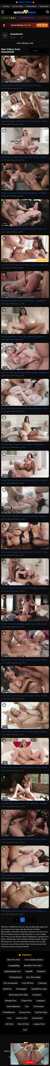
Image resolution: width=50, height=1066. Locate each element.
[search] (47, 12)
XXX (27, 1007)
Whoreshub (43, 6)
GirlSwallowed (15, 977)
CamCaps (42, 983)
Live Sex (6, 6)
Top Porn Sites (17, 6)
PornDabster (21, 989)
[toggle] (2, 12)
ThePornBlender (13, 1007)
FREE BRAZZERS (26, 18)
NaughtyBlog (14, 966)
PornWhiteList (9, 1012)
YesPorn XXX (21, 1018)
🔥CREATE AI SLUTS (24, 2)
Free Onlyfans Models (34, 960)
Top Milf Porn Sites (39, 989)
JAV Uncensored (10, 983)
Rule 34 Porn (23, 1024)
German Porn (24, 1012)
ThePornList (38, 1007)
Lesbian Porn (39, 1024)
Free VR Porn (27, 983)
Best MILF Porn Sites (33, 966)
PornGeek (37, 995)
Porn (9, 1018)
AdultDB (28, 971)
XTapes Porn (26, 1001)
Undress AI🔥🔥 (8, 18)
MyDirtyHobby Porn (13, 971)
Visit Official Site (25, 43)
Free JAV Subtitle (33, 977)
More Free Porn (13, 960)
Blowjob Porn (10, 1001)
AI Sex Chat (42, 18)
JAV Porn (9, 1024)
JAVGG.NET (37, 1018)
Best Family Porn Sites (18, 995)
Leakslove (40, 1001)
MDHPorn (7, 989)
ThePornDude (31, 6)
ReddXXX (41, 971)
